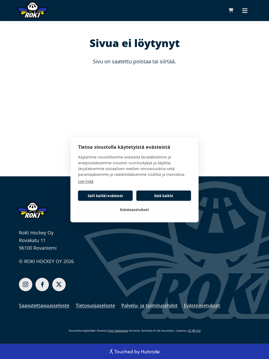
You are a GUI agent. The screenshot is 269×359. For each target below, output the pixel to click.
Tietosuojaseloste (95, 305)
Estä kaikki (163, 195)
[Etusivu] (32, 209)
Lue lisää (86, 181)
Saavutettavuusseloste (44, 305)
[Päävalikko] (245, 10)
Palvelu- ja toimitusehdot (149, 305)
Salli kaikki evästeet (105, 195)
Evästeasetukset (134, 209)
